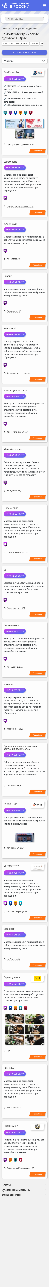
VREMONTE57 (11, 866)
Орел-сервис (11, 507)
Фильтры (8, 60)
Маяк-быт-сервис (13, 449)
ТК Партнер (10, 803)
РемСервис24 (11, 72)
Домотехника (11, 625)
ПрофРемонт (11, 1125)
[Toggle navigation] (44, 5)
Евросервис (10, 161)
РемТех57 (9, 1067)
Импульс (8, 684)
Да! (5, 569)
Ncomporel (10, 328)
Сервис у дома (12, 977)
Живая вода (10, 223)
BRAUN (34, 43)
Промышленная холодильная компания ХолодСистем (20, 747)
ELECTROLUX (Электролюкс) (15, 43)
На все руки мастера (15, 390)
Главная (6, 28)
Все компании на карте (24, 52)
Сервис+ (8, 275)
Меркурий (9, 928)
